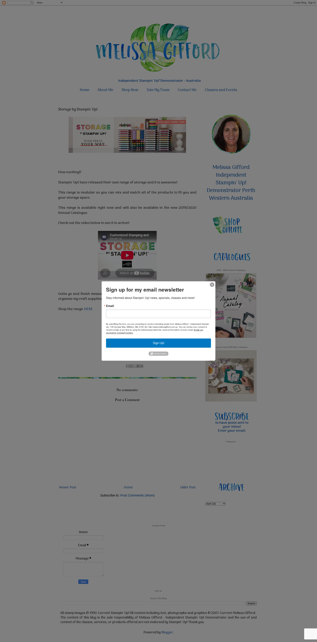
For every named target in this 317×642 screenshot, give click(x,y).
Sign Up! (158, 343)
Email (110, 305)
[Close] (212, 284)
